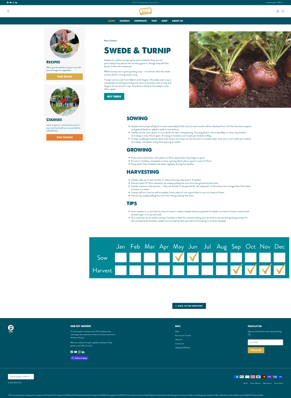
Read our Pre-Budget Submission (145, 2)
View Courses (64, 137)
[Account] (277, 11)
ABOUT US (177, 21)
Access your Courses (183, 335)
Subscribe (256, 350)
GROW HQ (17, 383)
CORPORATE (140, 21)
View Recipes (64, 76)
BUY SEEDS (114, 96)
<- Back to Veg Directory (189, 306)
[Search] (8, 11)
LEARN (111, 21)
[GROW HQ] (145, 11)
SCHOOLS (124, 21)
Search (245, 383)
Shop (177, 331)
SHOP (164, 21)
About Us (178, 339)
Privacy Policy (278, 383)
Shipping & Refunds (182, 347)
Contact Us (179, 343)
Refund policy (267, 383)
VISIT (154, 21)
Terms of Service (255, 383)
